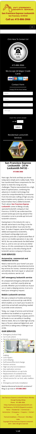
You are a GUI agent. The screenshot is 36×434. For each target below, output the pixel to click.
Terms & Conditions (10, 417)
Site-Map (29, 417)
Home (8, 410)
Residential (15, 410)
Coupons (24, 412)
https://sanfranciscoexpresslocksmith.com (18, 405)
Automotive (6, 412)
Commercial (25, 410)
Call (18, 431)
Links (18, 419)
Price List (21, 417)
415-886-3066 (22, 19)
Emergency (15, 412)
